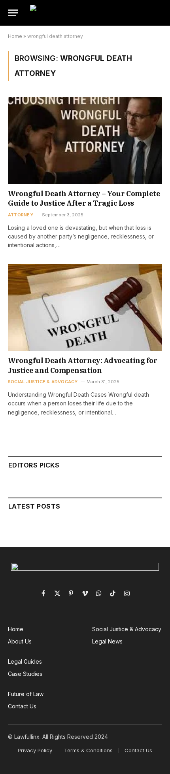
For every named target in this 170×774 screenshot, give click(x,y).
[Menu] (13, 13)
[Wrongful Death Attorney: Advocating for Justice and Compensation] (85, 307)
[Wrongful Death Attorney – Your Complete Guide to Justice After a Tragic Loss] (85, 140)
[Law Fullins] (96, 13)
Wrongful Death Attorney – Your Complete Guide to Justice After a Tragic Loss (84, 198)
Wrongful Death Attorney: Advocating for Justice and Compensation (82, 365)
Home (15, 36)
